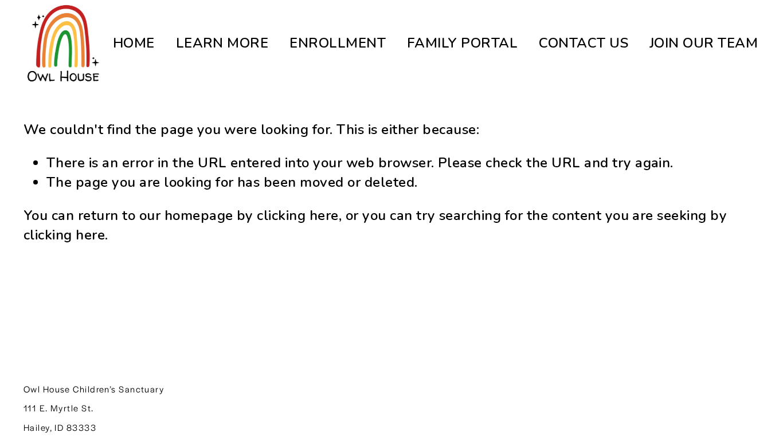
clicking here (297, 215)
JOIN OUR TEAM (703, 43)
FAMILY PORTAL (462, 43)
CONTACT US (583, 43)
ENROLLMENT (337, 43)
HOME (134, 43)
